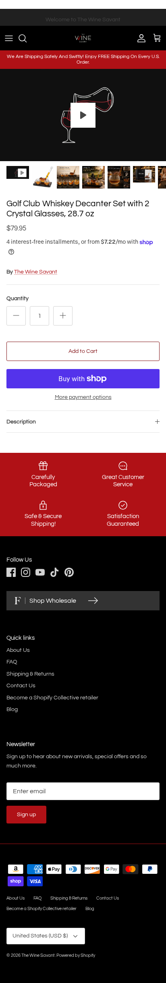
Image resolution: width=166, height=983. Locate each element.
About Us (18, 650)
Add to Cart (83, 351)
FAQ (11, 662)
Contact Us (20, 686)
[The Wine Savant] (83, 38)
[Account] (139, 38)
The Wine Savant (35, 272)
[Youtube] (40, 572)
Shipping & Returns (30, 674)
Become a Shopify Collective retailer (52, 698)
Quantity (17, 298)
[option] (83, 115)
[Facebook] (11, 572)
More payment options (83, 397)
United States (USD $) (40, 936)
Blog (12, 709)
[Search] (26, 38)
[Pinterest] (69, 572)
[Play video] (83, 115)
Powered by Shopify (75, 955)
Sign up (26, 814)
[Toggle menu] (9, 38)
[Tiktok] (54, 572)
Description (21, 422)
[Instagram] (25, 572)
